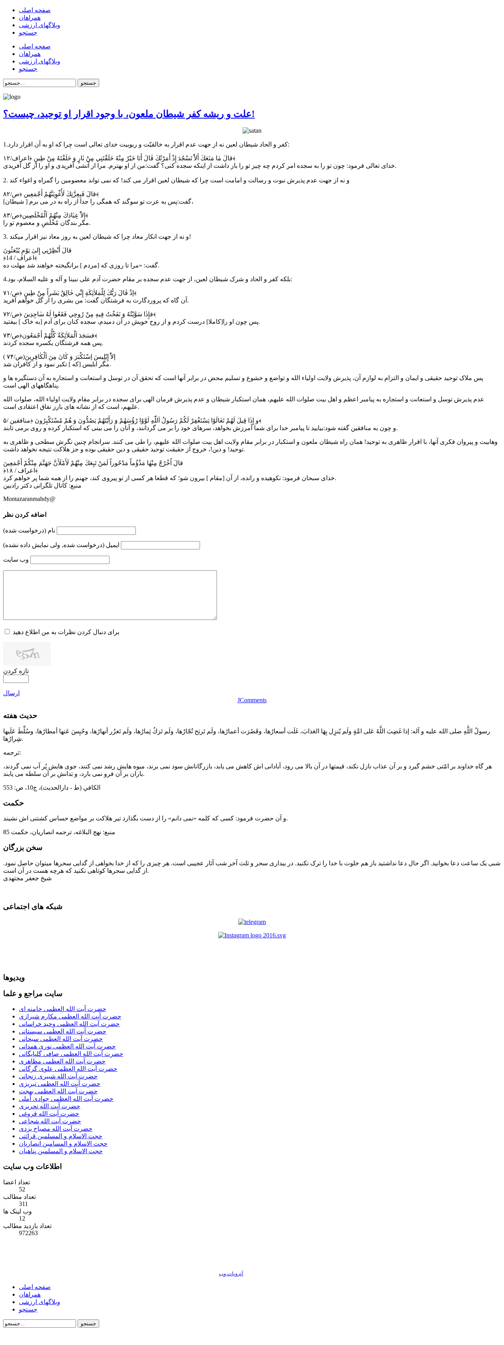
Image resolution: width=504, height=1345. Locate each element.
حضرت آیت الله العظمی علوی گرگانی (68, 1068)
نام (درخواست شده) (29, 530)
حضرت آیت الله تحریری (49, 1106)
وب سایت (16, 559)
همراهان (30, 1294)
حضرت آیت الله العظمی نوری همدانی (67, 1046)
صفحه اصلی (35, 1287)
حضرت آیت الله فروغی (49, 1113)
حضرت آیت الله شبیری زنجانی (58, 1076)
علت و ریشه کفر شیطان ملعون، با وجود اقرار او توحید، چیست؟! (129, 114)
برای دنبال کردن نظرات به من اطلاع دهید (66, 632)
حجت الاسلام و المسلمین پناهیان (61, 1151)
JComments (252, 700)
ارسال (11, 693)
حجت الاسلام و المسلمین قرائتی (60, 1136)
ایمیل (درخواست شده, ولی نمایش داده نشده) (61, 545)
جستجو (88, 83)
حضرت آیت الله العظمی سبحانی (61, 1038)
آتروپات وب (231, 1273)
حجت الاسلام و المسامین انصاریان (63, 1143)
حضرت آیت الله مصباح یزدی (56, 1128)
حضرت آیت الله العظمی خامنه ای (62, 1009)
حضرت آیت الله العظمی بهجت (58, 1091)
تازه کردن (16, 671)
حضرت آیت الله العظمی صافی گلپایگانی (71, 1053)
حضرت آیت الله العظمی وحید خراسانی (69, 1023)
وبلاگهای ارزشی (39, 1302)
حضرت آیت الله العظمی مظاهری (62, 1061)
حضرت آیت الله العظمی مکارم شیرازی (70, 1016)
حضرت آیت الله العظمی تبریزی (59, 1083)
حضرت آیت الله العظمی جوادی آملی (66, 1098)
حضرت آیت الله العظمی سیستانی (62, 1031)
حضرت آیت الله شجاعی (50, 1121)
